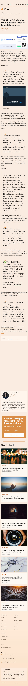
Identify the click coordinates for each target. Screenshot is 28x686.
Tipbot (21, 53)
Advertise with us (18, 620)
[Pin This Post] (13, 338)
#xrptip (18, 271)
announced (18, 255)
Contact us (16, 623)
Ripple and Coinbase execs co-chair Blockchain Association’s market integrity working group (14, 331)
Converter (3, 623)
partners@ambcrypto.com (9, 654)
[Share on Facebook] (7, 338)
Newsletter (3, 626)
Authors (16, 626)
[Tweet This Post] (10, 338)
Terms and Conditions (6, 647)
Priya (3, 527)
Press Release (4, 636)
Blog (2, 620)
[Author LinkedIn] (15, 396)
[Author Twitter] (11, 396)
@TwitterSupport (9, 274)
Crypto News (5, 494)
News (2, 617)
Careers (16, 630)
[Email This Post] (16, 338)
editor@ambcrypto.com (8, 658)
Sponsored (3, 639)
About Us (16, 617)
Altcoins (4, 574)
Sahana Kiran (5, 609)
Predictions (4, 630)
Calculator (3, 633)
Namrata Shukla (15, 393)
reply (11, 113)
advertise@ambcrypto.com (9, 662)
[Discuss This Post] (19, 338)
